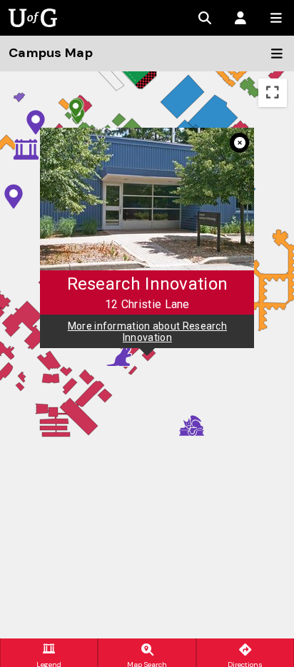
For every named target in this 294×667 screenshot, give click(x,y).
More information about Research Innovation (147, 331)
